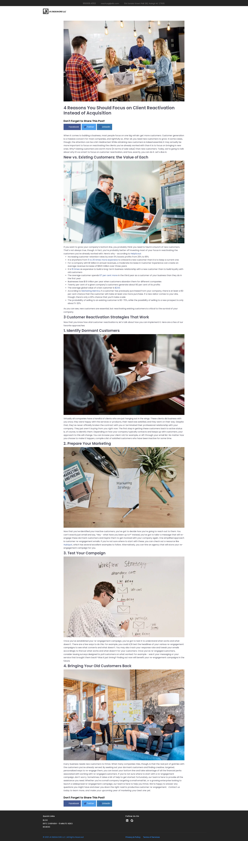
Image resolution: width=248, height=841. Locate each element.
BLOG (45, 820)
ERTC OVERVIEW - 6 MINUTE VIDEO (58, 823)
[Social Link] (127, 820)
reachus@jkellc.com (110, 3)
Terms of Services (151, 837)
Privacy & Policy (133, 837)
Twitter (90, 126)
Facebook (74, 126)
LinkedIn (106, 126)
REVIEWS (46, 827)
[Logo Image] (54, 11)
